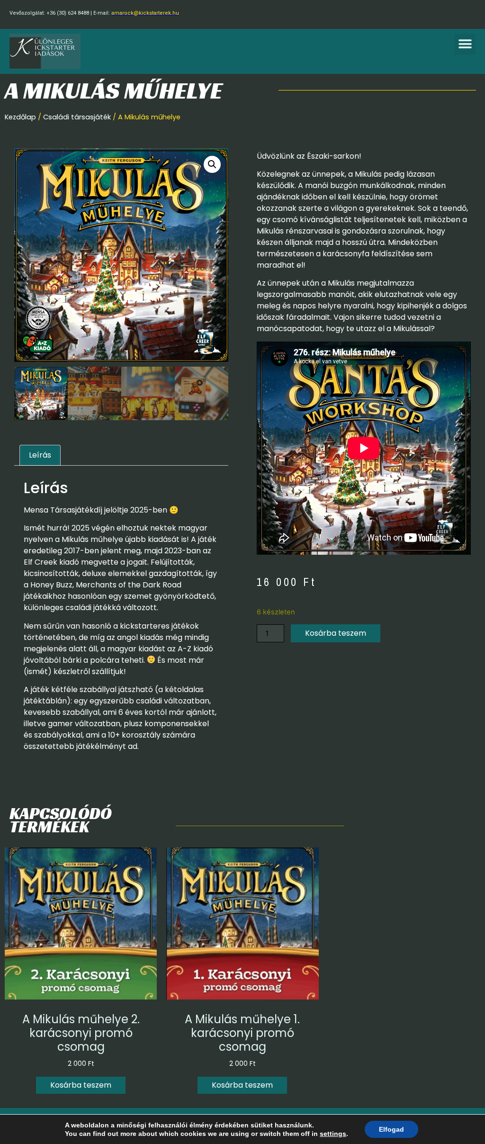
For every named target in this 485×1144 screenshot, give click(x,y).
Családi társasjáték (77, 117)
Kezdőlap (20, 117)
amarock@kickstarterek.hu (145, 13)
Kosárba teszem (335, 633)
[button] (465, 44)
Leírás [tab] (40, 455)
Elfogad (391, 1129)
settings (333, 1133)
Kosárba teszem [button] (80, 1085)
